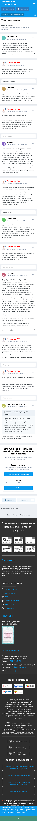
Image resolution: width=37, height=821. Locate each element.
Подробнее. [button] (21, 812)
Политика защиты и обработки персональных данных (18, 783)
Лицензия (7, 615)
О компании (8, 560)
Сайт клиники (9, 9)
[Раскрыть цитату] (5, 412)
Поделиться (10, 500)
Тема (15, 515)
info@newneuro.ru (18, 671)
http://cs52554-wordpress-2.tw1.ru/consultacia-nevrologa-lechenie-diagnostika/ (18, 388)
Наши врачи (24, 9)
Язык (9, 515)
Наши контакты (11, 650)
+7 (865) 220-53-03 (19, 667)
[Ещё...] (33, 38)
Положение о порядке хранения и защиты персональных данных (18, 768)
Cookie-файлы (25, 515)
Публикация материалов (18, 791)
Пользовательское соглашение (18, 776)
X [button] (18, 818)
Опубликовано (17, 39)
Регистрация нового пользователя (18, 474)
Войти (18, 488)
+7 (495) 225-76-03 (16, 661)
